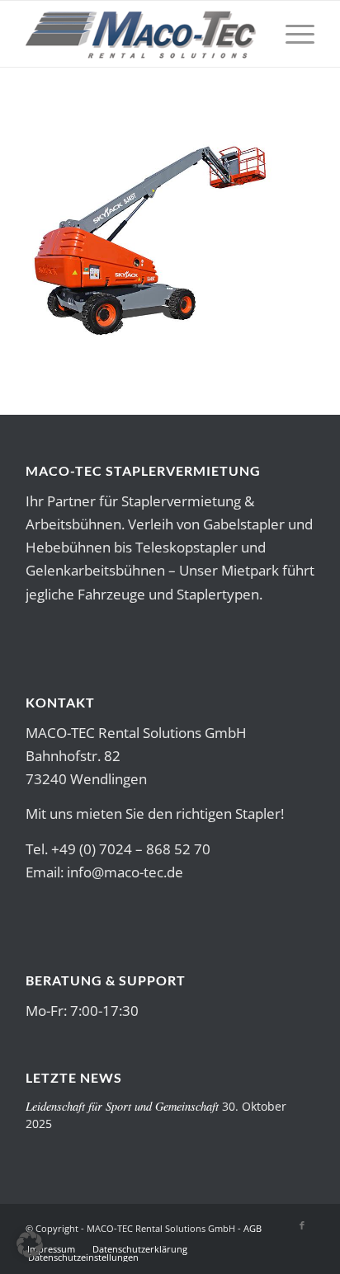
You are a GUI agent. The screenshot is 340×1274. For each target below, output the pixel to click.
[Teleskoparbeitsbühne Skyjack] (149, 332)
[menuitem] (291, 34)
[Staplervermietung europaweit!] (141, 34)
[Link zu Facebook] (302, 1225)
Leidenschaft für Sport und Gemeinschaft (122, 1106)
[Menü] (291, 34)
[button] (29, 1244)
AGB (252, 1228)
